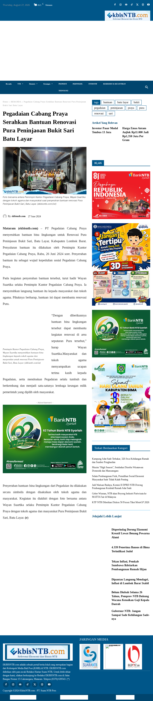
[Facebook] (115, 5)
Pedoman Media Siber (74, 697)
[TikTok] (131, 5)
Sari (111, 113)
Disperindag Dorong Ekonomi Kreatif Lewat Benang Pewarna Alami (131, 533)
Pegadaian (99, 107)
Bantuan (107, 102)
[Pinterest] (65, 216)
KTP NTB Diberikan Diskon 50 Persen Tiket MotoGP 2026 (120, 502)
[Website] (143, 5)
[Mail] (126, 5)
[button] (146, 87)
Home (5, 102)
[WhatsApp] (74, 216)
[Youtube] (148, 5)
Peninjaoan (117, 107)
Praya (131, 107)
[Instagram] (120, 5)
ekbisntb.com (19, 216)
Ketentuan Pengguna (23, 697)
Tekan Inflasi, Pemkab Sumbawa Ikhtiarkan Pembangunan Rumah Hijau (129, 565)
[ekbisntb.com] (5, 216)
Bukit (136, 102)
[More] (138, 150)
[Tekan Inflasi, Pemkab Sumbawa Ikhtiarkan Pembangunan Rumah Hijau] (101, 565)
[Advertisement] (76, 51)
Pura (141, 107)
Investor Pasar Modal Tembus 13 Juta (105, 130)
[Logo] (127, 16)
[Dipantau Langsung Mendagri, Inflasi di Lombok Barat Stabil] (101, 581)
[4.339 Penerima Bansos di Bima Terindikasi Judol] (101, 549)
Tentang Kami (125, 697)
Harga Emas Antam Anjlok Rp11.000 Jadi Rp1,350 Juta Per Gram (135, 134)
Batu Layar (122, 102)
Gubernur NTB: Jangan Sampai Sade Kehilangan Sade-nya (131, 615)
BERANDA (16, 102)
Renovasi (99, 113)
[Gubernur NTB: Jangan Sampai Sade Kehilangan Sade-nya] (101, 615)
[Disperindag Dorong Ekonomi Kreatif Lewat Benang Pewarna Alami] (101, 533)
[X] (137, 5)
